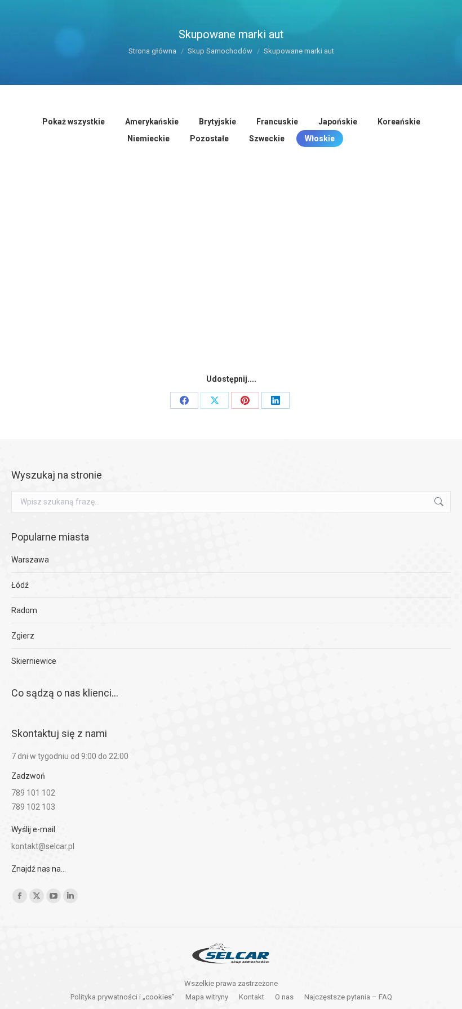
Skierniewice (33, 661)
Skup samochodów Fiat (321, 291)
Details (107, 257)
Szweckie (267, 138)
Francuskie (277, 121)
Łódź (20, 585)
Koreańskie (398, 121)
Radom (24, 610)
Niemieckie (148, 138)
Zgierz (22, 635)
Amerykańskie (152, 121)
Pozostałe (209, 138)
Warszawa (30, 559)
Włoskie (320, 138)
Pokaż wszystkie (73, 121)
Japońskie (337, 121)
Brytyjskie (217, 121)
